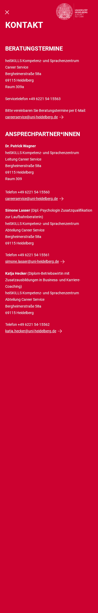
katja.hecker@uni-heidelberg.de (30, 331)
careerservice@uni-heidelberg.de (31, 117)
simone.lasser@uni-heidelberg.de (32, 261)
